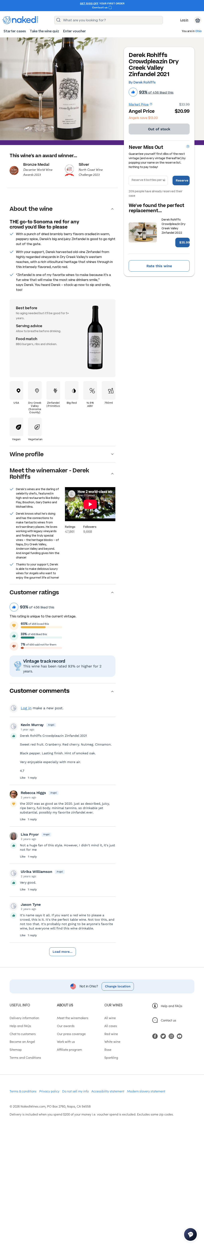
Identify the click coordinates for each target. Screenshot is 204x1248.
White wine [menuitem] (112, 1041)
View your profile (14, 708)
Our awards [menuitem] (66, 1025)
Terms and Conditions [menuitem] (25, 1057)
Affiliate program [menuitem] (69, 1049)
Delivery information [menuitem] (24, 1017)
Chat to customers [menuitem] (23, 1033)
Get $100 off (89, 3)
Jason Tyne (31, 904)
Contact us (100, 7)
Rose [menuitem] (107, 1049)
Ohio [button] (198, 31)
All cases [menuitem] (110, 1025)
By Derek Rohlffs (142, 82)
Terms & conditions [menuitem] (23, 1091)
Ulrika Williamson (36, 871)
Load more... (63, 952)
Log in (184, 20)
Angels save (143, 118)
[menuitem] (15, 31)
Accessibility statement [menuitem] (107, 1091)
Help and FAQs (171, 1006)
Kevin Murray (32, 725)
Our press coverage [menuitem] (71, 1033)
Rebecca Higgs (33, 793)
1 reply (32, 777)
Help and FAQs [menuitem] (20, 1025)
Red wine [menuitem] (111, 1033)
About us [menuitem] (65, 1004)
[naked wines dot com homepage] (20, 20)
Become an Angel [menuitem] (22, 1041)
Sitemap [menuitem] (16, 1049)
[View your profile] (14, 726)
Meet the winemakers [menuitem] (72, 1017)
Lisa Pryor (30, 834)
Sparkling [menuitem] (111, 1057)
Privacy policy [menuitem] (49, 1091)
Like (23, 777)
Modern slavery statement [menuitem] (146, 1091)
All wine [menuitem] (110, 1017)
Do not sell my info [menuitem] (75, 1091)
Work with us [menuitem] (66, 1041)
